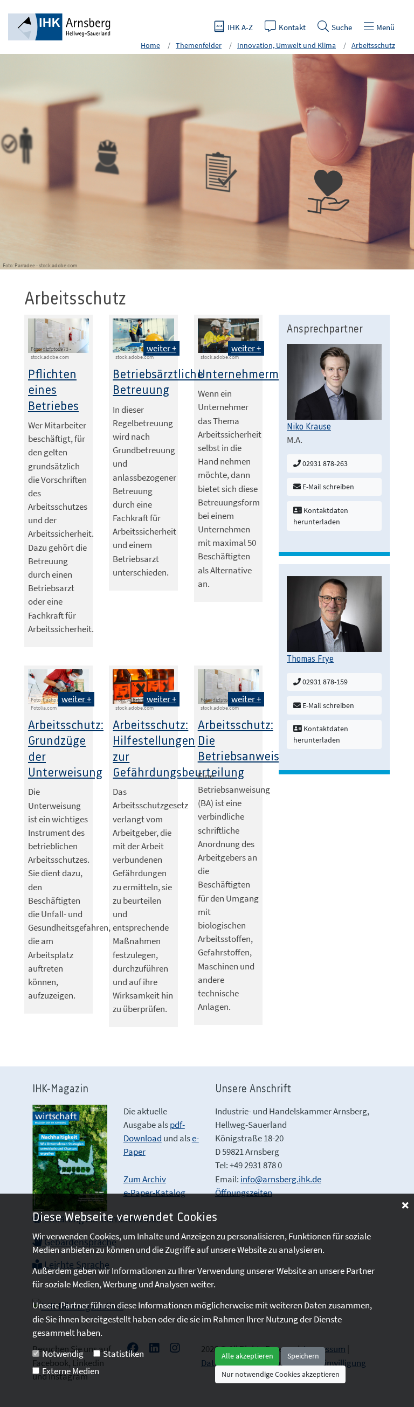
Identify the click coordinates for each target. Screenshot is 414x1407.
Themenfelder (199, 45)
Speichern (303, 1356)
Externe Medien (70, 1371)
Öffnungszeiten (243, 1192)
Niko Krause (309, 427)
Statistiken (123, 1354)
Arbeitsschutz (373, 45)
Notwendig (63, 1354)
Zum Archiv (144, 1179)
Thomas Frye (310, 659)
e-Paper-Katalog (154, 1192)
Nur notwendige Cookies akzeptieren (281, 1374)
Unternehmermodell (251, 375)
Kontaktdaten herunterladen (320, 515)
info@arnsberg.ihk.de (280, 1179)
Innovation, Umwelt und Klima (286, 45)
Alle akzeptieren (247, 1356)
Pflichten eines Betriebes (53, 390)
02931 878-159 (324, 682)
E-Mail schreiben (327, 486)
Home (150, 45)
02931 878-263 (324, 463)
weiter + (161, 348)
